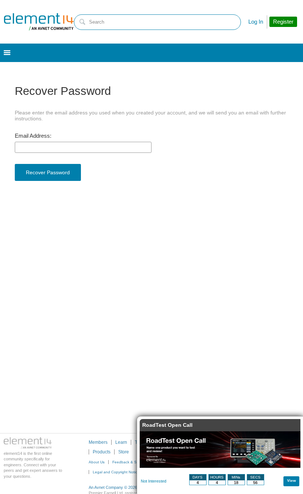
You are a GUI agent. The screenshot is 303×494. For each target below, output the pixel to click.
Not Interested (153, 481)
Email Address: (33, 136)
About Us (97, 462)
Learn (121, 442)
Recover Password (48, 172)
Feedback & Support (130, 462)
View (291, 480)
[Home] (39, 22)
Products (101, 451)
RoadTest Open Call (167, 425)
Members (98, 442)
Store (123, 451)
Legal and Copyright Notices (117, 472)
